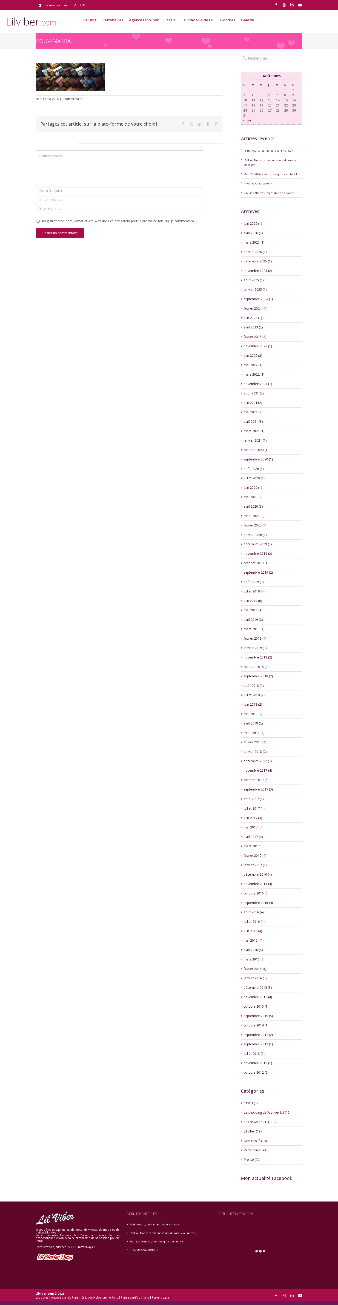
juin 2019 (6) (253, 600)
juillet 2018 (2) (254, 695)
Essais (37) (252, 1103)
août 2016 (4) (254, 912)
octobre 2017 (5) (256, 780)
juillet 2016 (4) (254, 921)
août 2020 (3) (254, 468)
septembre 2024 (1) (258, 299)
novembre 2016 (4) (258, 884)
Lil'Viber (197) (254, 1131)
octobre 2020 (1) (256, 450)
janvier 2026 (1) (255, 252)
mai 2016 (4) (253, 940)
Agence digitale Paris (64, 1297)
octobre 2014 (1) (256, 1025)
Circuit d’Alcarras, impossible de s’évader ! (269, 193)
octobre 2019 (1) (256, 563)
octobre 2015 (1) (256, 1006)
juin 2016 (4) (253, 931)
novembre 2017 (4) (258, 770)
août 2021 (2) (254, 393)
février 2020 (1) (255, 525)
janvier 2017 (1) (255, 865)
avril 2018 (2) (253, 723)
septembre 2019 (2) (258, 572)
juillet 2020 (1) (254, 478)
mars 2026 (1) (254, 242)
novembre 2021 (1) (258, 384)
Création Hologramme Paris (99, 1297)
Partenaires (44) (255, 1150)
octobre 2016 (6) (256, 893)
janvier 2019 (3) (255, 648)
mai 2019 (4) (253, 610)
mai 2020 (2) (253, 497)
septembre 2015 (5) (258, 1016)
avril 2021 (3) (253, 421)
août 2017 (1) (254, 799)
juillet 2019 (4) (254, 591)
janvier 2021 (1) (255, 440)
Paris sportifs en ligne (135, 1297)
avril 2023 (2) (253, 327)
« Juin (247, 120)
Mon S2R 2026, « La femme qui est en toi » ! (270, 174)
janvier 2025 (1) (255, 289)
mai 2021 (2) (253, 412)
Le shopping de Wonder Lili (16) (267, 1112)
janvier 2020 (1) (255, 534)
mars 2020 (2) (254, 516)
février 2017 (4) (255, 855)
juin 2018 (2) (253, 704)
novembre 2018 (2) (258, 657)
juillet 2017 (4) (254, 808)
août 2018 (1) (254, 685)
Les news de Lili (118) (260, 1122)
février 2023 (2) (255, 336)
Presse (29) (252, 1159)
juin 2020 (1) (253, 487)
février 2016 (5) (255, 968)
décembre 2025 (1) (258, 261)
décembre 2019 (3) (258, 544)
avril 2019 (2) (253, 619)
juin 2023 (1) (253, 318)
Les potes (42, 1297)
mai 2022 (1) (253, 365)
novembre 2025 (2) (258, 270)
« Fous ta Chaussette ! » (258, 183)
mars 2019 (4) (254, 629)
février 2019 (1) (255, 638)
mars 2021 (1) (254, 431)
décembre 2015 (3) (258, 987)
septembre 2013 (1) (258, 1044)
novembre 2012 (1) (258, 1063)
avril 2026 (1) (253, 233)
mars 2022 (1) (254, 374)
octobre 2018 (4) (256, 666)
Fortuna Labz (160, 1297)
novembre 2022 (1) (258, 346)
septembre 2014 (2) (258, 1034)
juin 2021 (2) (253, 402)
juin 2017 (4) (253, 818)
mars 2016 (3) (254, 959)
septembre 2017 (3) (258, 789)
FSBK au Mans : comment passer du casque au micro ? (163, 1233)
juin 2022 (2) (253, 355)
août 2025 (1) (254, 280)
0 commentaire (72, 99)
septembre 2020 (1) (258, 459)
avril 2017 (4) (253, 836)
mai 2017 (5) (253, 827)
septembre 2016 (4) (258, 902)
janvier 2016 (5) (255, 978)
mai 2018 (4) (253, 714)
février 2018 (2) (255, 742)
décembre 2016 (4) (258, 874)
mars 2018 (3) (254, 732)
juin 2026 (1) (253, 223)
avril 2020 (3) (253, 506)
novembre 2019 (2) (258, 553)
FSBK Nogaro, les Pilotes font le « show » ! (269, 150)
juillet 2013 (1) (254, 1053)
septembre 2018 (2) (258, 676)
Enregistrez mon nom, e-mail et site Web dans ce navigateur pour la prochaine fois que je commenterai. (117, 221)
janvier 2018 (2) (255, 751)
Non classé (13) (255, 1140)
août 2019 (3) (254, 582)
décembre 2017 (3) (258, 761)
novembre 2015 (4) (258, 997)
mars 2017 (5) (254, 846)
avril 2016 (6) (253, 950)
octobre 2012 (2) (256, 1072)
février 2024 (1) (255, 308)
